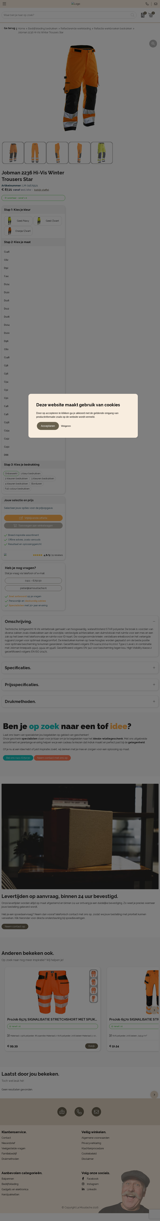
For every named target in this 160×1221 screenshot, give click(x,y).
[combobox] (65, 15)
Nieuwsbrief (8, 1143)
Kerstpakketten (10, 1194)
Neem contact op (15, 926)
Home (21, 28)
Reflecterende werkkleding (76, 28)
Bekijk (91, 1046)
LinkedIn (91, 1189)
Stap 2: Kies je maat (17, 242)
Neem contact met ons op (52, 757)
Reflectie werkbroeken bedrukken (113, 28)
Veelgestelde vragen (13, 1148)
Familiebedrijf (9, 1153)
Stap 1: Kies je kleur (17, 209)
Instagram (92, 1184)
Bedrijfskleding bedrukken (43, 28)
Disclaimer (88, 1158)
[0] (142, 15)
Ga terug (9, 28)
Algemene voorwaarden (95, 1137)
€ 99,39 (12, 1046)
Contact (6, 1137)
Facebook (92, 1178)
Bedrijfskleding (10, 1184)
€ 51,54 (114, 1046)
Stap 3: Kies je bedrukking (21, 464)
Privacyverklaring (91, 1143)
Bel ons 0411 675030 (18, 757)
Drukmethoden (10, 1158)
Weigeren (66, 426)
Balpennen (8, 1178)
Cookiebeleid (89, 1153)
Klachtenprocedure (93, 1148)
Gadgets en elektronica (15, 1189)
